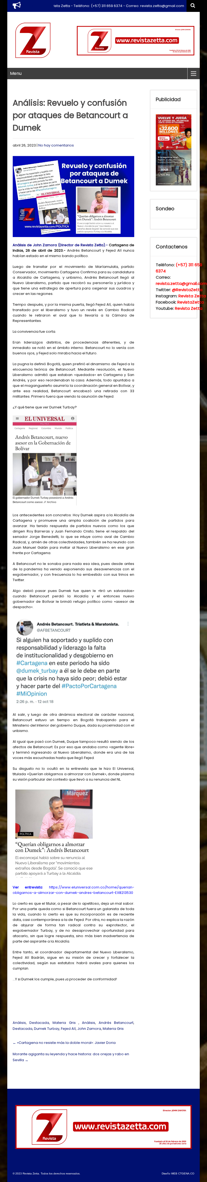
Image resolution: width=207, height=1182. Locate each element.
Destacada (39, 1022)
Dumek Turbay (46, 1028)
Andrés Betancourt (116, 1022)
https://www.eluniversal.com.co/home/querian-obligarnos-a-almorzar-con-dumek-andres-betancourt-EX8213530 (73, 890)
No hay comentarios (56, 145)
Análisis (19, 1022)
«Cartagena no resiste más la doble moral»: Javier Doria (64, 1042)
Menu (16, 73)
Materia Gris (64, 1022)
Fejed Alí (68, 1028)
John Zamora (89, 1028)
